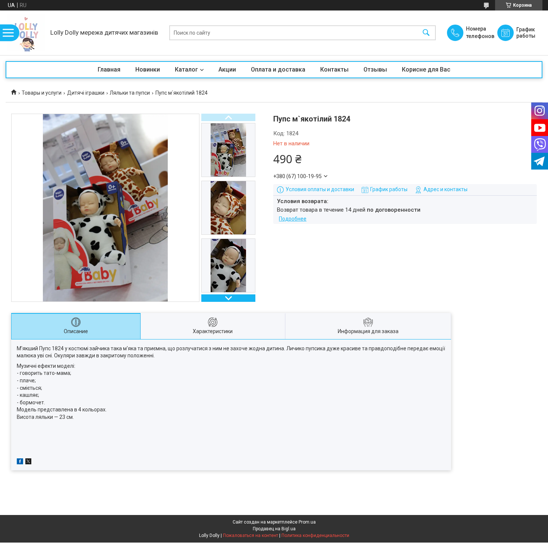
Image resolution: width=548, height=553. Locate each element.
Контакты (334, 69)
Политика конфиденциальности (315, 535)
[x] (28, 462)
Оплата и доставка (278, 69)
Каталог (186, 69)
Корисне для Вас (426, 69)
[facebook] (20, 462)
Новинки (147, 69)
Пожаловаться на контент (250, 535)
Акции (227, 69)
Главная (109, 69)
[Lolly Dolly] (26, 32)
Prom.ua (307, 522)
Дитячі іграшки (85, 93)
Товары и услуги (42, 93)
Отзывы (375, 69)
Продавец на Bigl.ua (274, 528)
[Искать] (426, 33)
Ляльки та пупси (130, 93)
